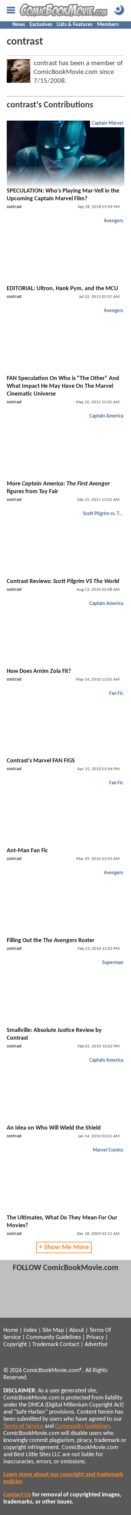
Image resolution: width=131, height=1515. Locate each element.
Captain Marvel (107, 123)
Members (108, 24)
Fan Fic (116, 693)
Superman (112, 962)
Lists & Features (74, 24)
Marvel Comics (108, 1150)
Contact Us (17, 1495)
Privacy (95, 1337)
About (76, 1330)
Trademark (45, 1344)
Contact (69, 1344)
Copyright (15, 1344)
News (18, 24)
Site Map (53, 1330)
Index (30, 1330)
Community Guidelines (53, 1337)
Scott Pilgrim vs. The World (104, 513)
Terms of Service (23, 1426)
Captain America (106, 416)
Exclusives (41, 24)
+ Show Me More (64, 1247)
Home (10, 1330)
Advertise (96, 1344)
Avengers (113, 221)
